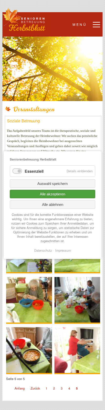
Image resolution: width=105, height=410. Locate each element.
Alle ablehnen (52, 204)
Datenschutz (43, 250)
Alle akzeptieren (52, 194)
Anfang (20, 388)
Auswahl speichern (52, 183)
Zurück (35, 388)
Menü (80, 24)
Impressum (63, 250)
